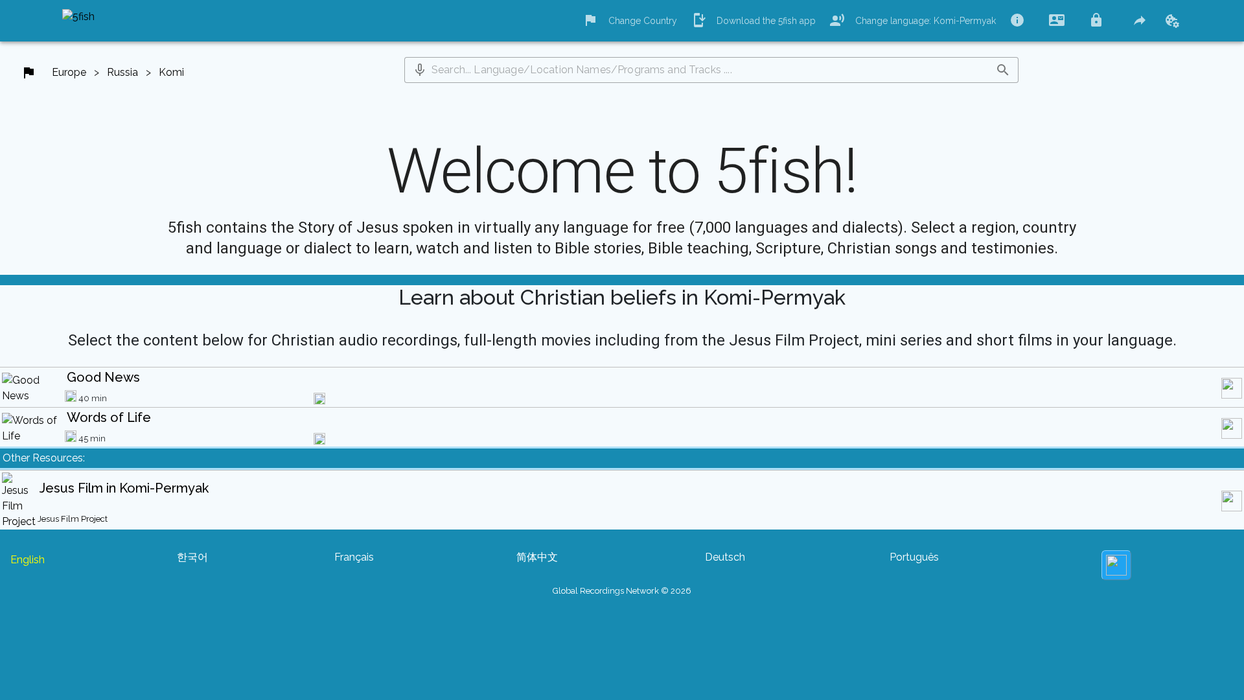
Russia (122, 72)
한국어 (192, 557)
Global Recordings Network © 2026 (622, 591)
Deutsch (725, 557)
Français (354, 557)
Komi (171, 72)
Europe (69, 72)
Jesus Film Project (73, 519)
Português (914, 557)
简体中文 (537, 557)
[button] (420, 70)
